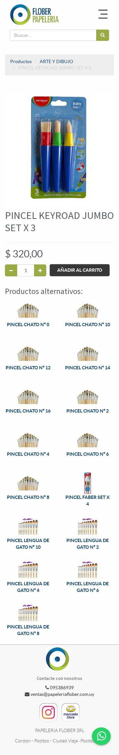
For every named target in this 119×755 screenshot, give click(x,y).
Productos (21, 61)
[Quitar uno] (11, 270)
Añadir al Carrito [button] (79, 270)
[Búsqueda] (102, 35)
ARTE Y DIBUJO (56, 61)
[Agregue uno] (40, 270)
